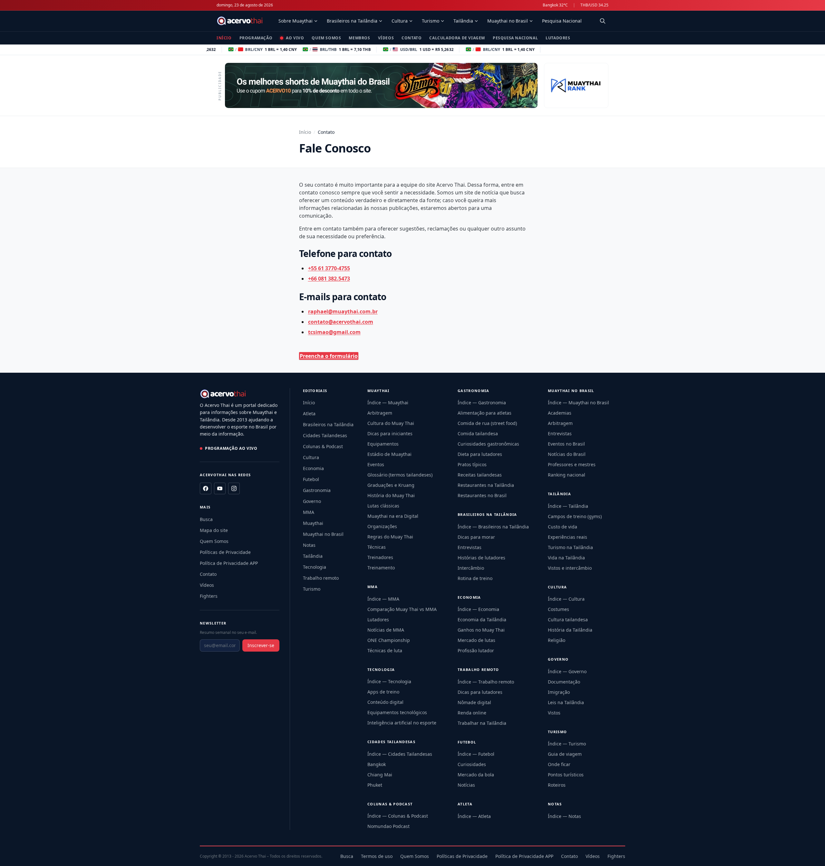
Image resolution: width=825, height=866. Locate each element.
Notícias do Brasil (567, 454)
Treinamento (381, 568)
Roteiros (557, 785)
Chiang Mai (379, 775)
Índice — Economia (478, 609)
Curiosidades (472, 764)
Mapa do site (214, 530)
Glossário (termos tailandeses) (399, 475)
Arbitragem (379, 413)
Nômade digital (474, 702)
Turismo (430, 21)
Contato (412, 38)
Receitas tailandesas (480, 475)
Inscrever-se (261, 645)
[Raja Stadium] (576, 85)
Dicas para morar (476, 537)
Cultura (400, 21)
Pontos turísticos (566, 775)
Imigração (559, 692)
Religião (556, 640)
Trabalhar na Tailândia (482, 723)
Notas (309, 545)
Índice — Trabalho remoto (486, 682)
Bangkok (376, 764)
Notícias (466, 785)
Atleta (309, 413)
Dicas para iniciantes (389, 433)
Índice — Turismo (567, 744)
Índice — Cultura (566, 599)
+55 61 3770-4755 (329, 268)
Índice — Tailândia (568, 506)
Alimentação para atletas (484, 413)
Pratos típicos (472, 464)
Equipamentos (383, 444)
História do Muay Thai (391, 495)
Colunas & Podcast (323, 446)
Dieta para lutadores (480, 454)
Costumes (558, 609)
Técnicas (376, 547)
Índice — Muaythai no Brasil (578, 402)
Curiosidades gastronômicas (488, 444)
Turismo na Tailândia (570, 547)
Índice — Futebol (476, 754)
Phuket (374, 785)
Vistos (554, 713)
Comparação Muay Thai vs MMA (402, 609)
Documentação (564, 682)
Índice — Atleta (474, 816)
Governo (312, 501)
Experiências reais (567, 537)
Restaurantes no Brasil (482, 495)
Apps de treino (383, 692)
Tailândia (463, 21)
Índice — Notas (564, 816)
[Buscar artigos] (602, 21)
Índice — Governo (567, 671)
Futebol (311, 479)
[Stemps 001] (381, 85)
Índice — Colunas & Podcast (397, 816)
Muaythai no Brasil (507, 21)
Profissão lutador (476, 650)
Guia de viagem (565, 754)
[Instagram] (234, 488)
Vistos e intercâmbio (570, 568)
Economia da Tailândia (482, 619)
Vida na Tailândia (566, 558)
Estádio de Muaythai (389, 454)
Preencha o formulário (329, 355)
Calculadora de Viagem (457, 38)
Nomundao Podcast (388, 826)
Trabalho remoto (321, 578)
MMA (308, 512)
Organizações (382, 526)
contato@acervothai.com (340, 321)
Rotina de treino (475, 578)
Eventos (375, 464)
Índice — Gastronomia (482, 402)
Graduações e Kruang (390, 485)
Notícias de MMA (385, 630)
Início (224, 38)
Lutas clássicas (383, 506)
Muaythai (313, 523)
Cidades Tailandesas (325, 435)
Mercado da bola (476, 775)
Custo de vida (562, 527)
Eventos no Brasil (566, 444)
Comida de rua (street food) (487, 423)
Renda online (472, 713)
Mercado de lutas (476, 640)
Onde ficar (559, 764)
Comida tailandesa (478, 433)
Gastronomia (317, 490)
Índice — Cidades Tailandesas (399, 754)
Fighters (209, 596)
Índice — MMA (383, 599)
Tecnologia (314, 567)
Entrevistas (469, 547)
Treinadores (380, 557)
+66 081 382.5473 (329, 278)
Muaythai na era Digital (392, 516)
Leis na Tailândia (566, 702)
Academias (559, 413)
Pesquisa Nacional (562, 21)
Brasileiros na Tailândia (352, 21)
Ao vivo (295, 38)
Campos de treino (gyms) (575, 516)
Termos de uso (377, 856)
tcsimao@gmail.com (334, 332)
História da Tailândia (570, 630)
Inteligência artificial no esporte (401, 723)
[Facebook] (205, 488)
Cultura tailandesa (568, 619)
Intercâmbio (471, 568)
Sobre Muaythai (295, 21)
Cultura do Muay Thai (390, 423)
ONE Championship (388, 640)
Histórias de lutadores (481, 558)
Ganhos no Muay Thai (481, 630)
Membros (359, 38)
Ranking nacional (566, 475)
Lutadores (558, 38)
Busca (206, 519)
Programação (256, 38)
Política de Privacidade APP (229, 563)
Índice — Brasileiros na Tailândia (493, 527)
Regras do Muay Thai (390, 537)
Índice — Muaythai (387, 402)
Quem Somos (326, 38)
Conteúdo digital (385, 702)
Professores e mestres (572, 464)
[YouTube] (220, 488)
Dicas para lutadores (480, 692)
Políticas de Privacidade (225, 552)
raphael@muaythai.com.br (343, 311)
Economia (313, 468)
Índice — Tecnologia (389, 681)
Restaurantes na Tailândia (486, 485)
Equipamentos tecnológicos (397, 712)
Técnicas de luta (384, 650)
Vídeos (386, 38)
